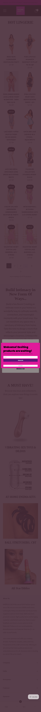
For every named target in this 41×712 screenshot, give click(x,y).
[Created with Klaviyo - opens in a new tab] (20, 368)
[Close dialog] (39, 344)
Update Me (20, 360)
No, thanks (20, 365)
